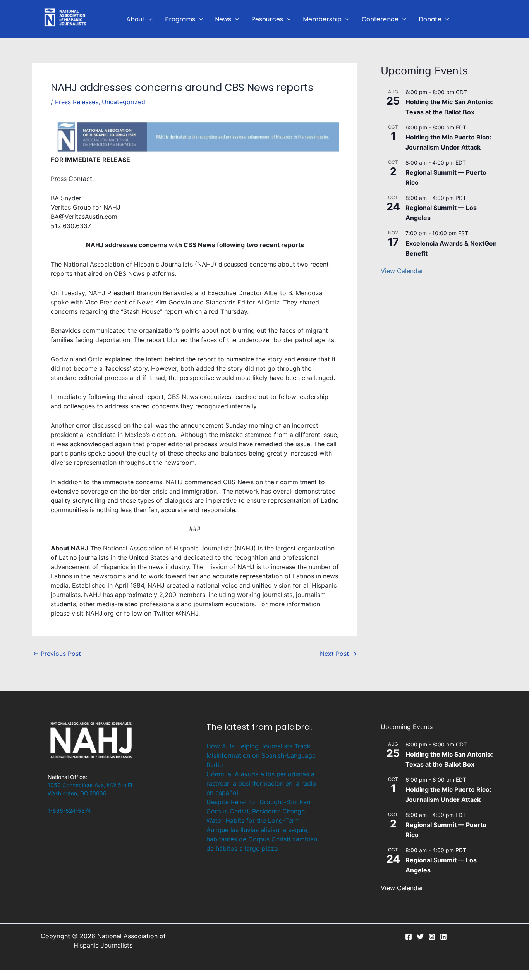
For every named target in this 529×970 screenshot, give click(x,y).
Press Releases (76, 102)
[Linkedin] (443, 936)
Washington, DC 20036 (77, 793)
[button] (149, 19)
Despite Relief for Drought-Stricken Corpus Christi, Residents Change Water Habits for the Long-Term (258, 811)
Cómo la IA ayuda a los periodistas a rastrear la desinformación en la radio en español (261, 783)
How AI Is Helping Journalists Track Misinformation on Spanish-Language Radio (261, 755)
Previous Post (57, 653)
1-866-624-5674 (69, 810)
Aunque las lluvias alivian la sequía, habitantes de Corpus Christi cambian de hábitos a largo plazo (261, 839)
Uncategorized (123, 102)
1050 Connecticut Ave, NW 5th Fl (90, 785)
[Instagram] (431, 936)
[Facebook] (408, 936)
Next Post (338, 653)
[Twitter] (420, 936)
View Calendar (402, 271)
